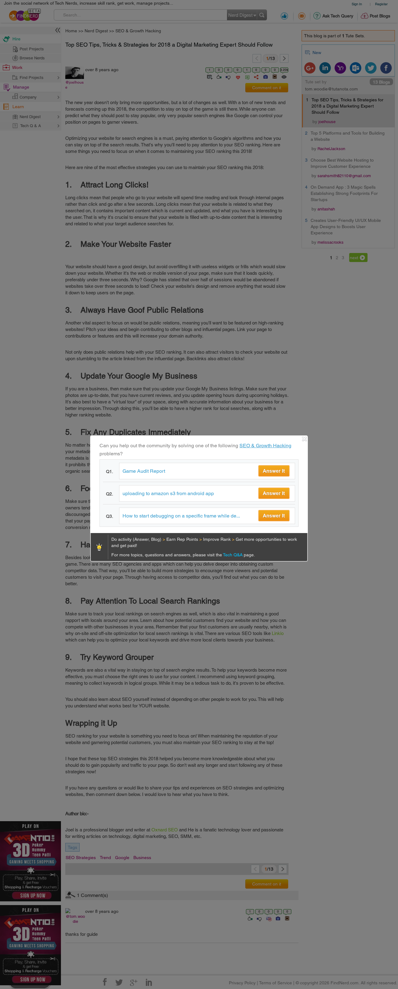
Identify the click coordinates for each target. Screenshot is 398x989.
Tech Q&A (233, 554)
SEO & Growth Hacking (265, 445)
